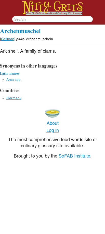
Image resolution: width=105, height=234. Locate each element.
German (7, 39)
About (53, 122)
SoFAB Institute (74, 155)
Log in (52, 130)
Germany (13, 98)
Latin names (9, 73)
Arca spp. (14, 79)
